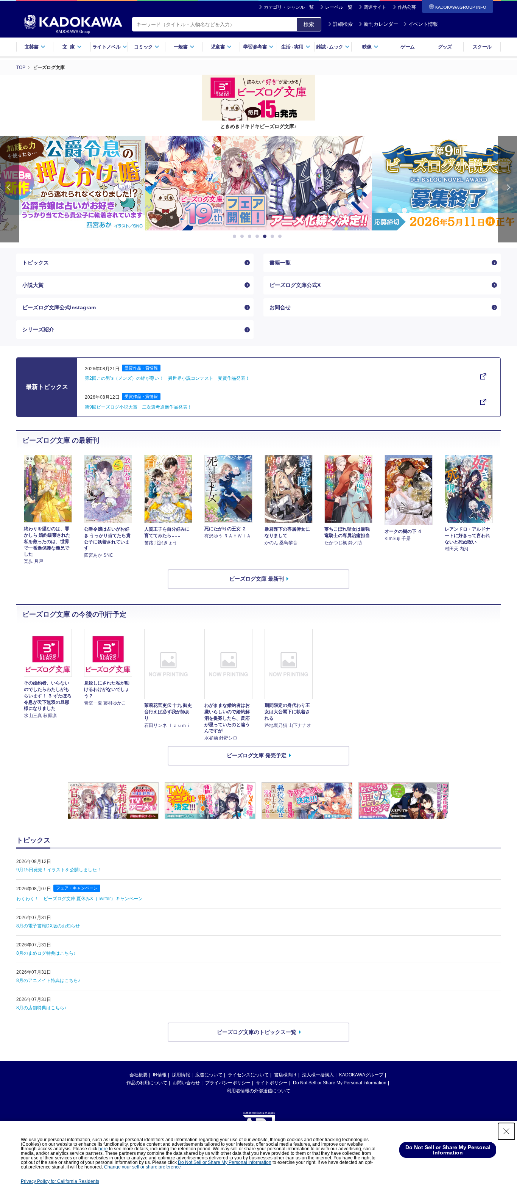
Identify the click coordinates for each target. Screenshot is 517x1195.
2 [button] (243, 236)
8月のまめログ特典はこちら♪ (46, 953)
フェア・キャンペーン (77, 888)
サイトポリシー (272, 1082)
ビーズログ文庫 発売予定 (257, 755)
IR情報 (160, 1075)
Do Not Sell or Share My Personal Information (339, 1083)
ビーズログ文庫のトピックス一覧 (256, 1032)
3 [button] (251, 236)
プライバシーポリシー (228, 1082)
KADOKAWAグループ (361, 1075)
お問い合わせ (186, 1082)
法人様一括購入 (318, 1075)
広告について (209, 1075)
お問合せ (280, 307)
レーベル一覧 (338, 7)
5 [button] (266, 236)
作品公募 (407, 7)
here (103, 1148)
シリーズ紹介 (38, 329)
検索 (309, 24)
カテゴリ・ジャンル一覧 (289, 7)
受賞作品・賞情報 (141, 368)
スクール (482, 47)
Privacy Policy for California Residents (60, 1181)
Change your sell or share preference (142, 1167)
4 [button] (258, 236)
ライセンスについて (248, 1075)
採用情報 (181, 1075)
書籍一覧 (280, 263)
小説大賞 (33, 285)
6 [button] (274, 236)
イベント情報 (423, 24)
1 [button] (236, 236)
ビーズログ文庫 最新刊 (256, 579)
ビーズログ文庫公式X (295, 285)
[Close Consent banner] (506, 1131)
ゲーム (407, 47)
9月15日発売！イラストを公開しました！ (58, 869)
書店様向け (285, 1075)
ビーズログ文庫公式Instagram (59, 307)
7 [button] (281, 236)
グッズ (445, 47)
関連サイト (375, 7)
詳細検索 (343, 24)
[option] (258, 183)
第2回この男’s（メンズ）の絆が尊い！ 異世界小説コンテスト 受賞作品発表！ (167, 378)
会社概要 (138, 1075)
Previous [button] (9, 189)
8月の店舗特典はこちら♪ (41, 1007)
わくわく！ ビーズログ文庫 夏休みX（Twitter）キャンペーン (79, 898)
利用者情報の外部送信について (258, 1090)
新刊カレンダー (381, 24)
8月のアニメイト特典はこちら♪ (48, 980)
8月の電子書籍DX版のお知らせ (48, 926)
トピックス (35, 263)
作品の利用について (146, 1082)
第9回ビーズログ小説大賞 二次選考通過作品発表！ (138, 407)
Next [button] (507, 189)
